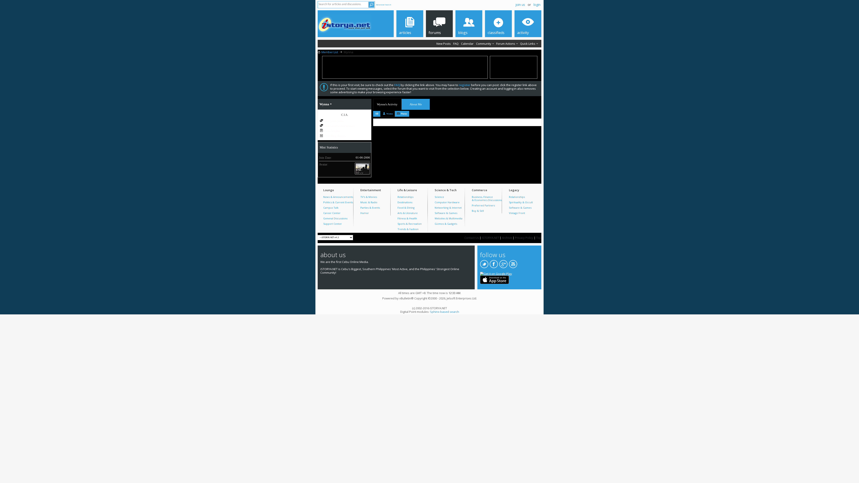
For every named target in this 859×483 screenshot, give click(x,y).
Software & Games (446, 213)
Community (483, 44)
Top (538, 238)
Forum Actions (505, 44)
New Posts (443, 44)
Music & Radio (368, 202)
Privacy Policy (524, 238)
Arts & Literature (408, 213)
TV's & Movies (368, 197)
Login (537, 4)
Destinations (405, 202)
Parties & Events (370, 207)
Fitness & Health (407, 218)
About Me (416, 104)
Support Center (332, 223)
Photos (404, 114)
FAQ (456, 44)
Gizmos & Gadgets (446, 223)
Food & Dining (406, 207)
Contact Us (471, 238)
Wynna (389, 114)
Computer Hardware (447, 202)
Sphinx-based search (444, 312)
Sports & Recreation (410, 223)
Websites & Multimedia (448, 218)
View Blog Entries (334, 136)
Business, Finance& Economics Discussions (487, 198)
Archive (507, 238)
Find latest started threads (339, 126)
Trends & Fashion (408, 229)
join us (520, 4)
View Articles (331, 131)
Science (439, 197)
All (376, 113)
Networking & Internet (448, 207)
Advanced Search (383, 4)
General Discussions (335, 218)
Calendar (467, 44)
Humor (364, 213)
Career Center (331, 213)
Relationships (405, 197)
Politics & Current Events (338, 202)
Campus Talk (330, 207)
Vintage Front (517, 213)
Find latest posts (333, 121)
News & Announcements (338, 197)
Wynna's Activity (387, 104)
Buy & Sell (478, 210)
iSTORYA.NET (490, 238)
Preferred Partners (483, 205)
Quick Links (527, 44)
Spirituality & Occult (521, 202)
